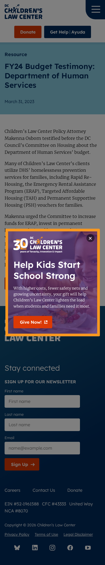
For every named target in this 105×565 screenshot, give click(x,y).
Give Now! (30, 322)
